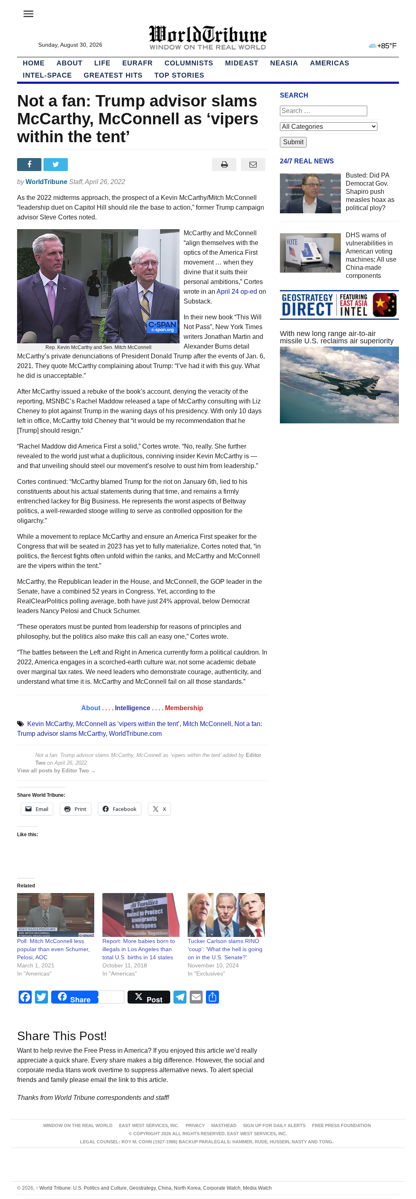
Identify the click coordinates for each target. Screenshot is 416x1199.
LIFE (102, 63)
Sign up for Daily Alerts (274, 1125)
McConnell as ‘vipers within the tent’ (128, 723)
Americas (329, 63)
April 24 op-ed (237, 291)
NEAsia (284, 63)
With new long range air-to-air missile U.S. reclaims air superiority (337, 337)
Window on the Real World (78, 1125)
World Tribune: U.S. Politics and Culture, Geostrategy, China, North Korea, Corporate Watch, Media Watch (154, 1188)
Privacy (195, 1125)
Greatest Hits (113, 75)
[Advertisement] (339, 500)
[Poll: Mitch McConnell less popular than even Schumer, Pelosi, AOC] (55, 915)
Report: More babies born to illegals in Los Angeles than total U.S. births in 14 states (138, 949)
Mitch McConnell (207, 723)
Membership (184, 708)
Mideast (241, 63)
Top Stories (179, 75)
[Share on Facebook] (30, 164)
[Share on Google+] (83, 164)
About (69, 63)
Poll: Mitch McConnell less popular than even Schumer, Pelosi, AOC (53, 949)
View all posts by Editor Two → (56, 771)
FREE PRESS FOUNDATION (341, 1125)
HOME (34, 63)
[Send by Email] (253, 164)
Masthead (223, 1125)
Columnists (189, 63)
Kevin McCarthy (50, 723)
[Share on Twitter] (56, 164)
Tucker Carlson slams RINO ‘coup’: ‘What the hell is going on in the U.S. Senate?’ (225, 949)
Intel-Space (47, 75)
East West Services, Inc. (149, 1125)
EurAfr (137, 63)
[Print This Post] (224, 164)
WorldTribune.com (135, 733)
